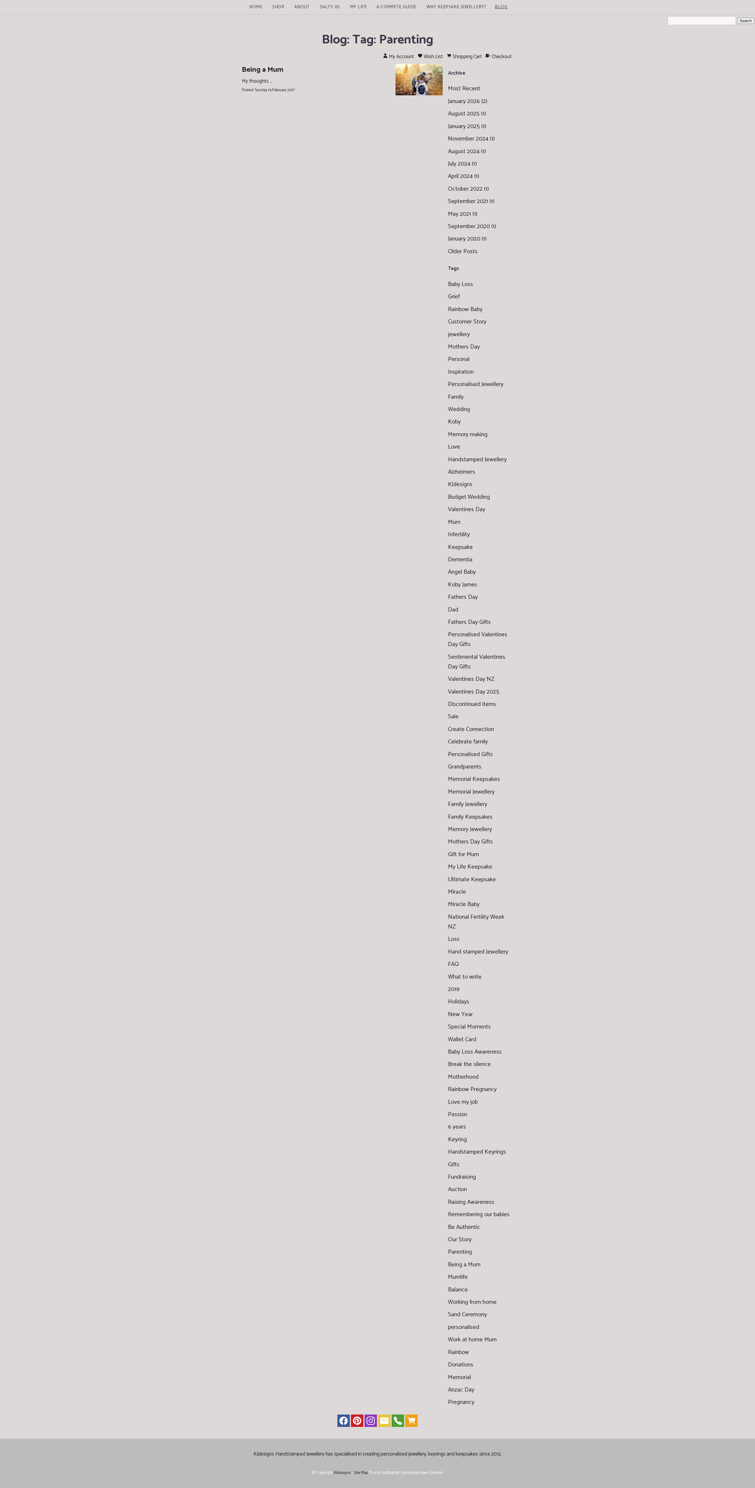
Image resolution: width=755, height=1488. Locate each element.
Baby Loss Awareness (475, 1052)
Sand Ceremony (467, 1314)
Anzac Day (461, 1390)
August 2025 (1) (467, 114)
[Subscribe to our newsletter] (384, 1422)
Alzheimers (461, 472)
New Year (460, 1014)
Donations (460, 1365)
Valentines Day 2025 (473, 692)
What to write (465, 977)
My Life (358, 7)
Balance (458, 1290)
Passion (457, 1114)
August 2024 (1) (467, 151)
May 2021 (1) (462, 214)
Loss (453, 939)
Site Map (361, 1472)
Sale (453, 717)
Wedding (459, 409)
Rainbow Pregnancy (472, 1089)
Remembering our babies (479, 1214)
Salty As (330, 7)
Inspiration (461, 372)
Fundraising (462, 1177)
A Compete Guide (396, 7)
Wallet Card (462, 1039)
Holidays (458, 1002)
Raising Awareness (471, 1202)
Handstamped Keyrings (477, 1152)
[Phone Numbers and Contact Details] (398, 1422)
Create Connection (471, 729)
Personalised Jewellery (475, 384)
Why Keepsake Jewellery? (456, 7)
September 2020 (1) (472, 226)
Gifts (453, 1165)
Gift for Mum (463, 854)
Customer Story (467, 322)
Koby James (462, 585)
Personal (459, 359)
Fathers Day (463, 597)
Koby (454, 422)
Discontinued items (472, 704)
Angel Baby (462, 572)
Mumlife (458, 1277)
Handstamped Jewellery (477, 460)
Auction (457, 1189)
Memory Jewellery (470, 829)
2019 (453, 989)
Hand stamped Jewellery (478, 952)
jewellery (459, 334)
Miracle (457, 892)
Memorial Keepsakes (474, 779)
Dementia (460, 560)
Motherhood (463, 1077)
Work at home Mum (472, 1340)
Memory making (468, 434)
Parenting (460, 1252)
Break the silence (469, 1064)
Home (255, 7)
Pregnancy (461, 1402)
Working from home (472, 1302)
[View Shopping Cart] (411, 1422)
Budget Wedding (469, 497)
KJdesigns (460, 484)
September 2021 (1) (471, 201)
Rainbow (458, 1352)
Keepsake (460, 547)
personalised (463, 1327)
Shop (278, 7)
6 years (457, 1127)
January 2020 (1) (467, 239)
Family (456, 397)
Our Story (460, 1240)
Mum (454, 522)
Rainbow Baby (465, 309)
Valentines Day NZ (471, 679)
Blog (501, 7)
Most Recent (464, 89)
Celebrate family (468, 742)
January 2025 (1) (467, 126)
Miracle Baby (464, 904)
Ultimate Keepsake (472, 879)
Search (746, 21)
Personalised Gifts (470, 754)
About (302, 7)
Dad (453, 610)
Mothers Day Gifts (470, 842)
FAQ (453, 964)
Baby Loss (460, 284)
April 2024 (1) (463, 176)
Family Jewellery (467, 804)
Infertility (459, 534)
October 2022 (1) (468, 189)
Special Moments (469, 1027)
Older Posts (462, 251)
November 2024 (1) (471, 139)
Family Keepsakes (470, 817)
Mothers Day (464, 347)
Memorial (459, 1377)
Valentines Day (466, 509)
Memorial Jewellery (471, 792)
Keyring (457, 1139)
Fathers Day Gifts (469, 622)
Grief (454, 297)
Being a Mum (262, 70)
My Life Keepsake (470, 867)
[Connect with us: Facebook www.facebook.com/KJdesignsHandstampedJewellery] (343, 1422)
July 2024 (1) (462, 164)
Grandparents (464, 767)
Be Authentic (464, 1227)
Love (454, 447)
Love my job (463, 1102)
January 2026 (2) (468, 101)
